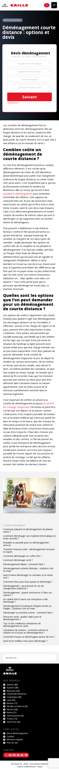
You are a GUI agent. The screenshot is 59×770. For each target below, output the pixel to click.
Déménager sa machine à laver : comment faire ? (28, 612)
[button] (54, 5)
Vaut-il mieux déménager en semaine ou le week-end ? (28, 576)
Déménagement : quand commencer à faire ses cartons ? (27, 594)
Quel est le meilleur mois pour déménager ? (25, 640)
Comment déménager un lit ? (18, 560)
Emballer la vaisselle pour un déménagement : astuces (26, 544)
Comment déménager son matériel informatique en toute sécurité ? (29, 537)
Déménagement (12, 20)
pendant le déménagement (18, 193)
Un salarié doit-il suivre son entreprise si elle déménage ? (25, 600)
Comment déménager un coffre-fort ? (22, 555)
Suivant (29, 96)
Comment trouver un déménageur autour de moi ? (29, 636)
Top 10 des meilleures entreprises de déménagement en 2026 (22, 624)
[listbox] (29, 87)
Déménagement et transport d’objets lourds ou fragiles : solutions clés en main (27, 607)
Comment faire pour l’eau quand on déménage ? (27, 581)
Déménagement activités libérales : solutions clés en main (28, 569)
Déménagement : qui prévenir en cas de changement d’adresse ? (23, 587)
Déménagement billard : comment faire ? (24, 564)
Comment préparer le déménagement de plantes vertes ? (28, 530)
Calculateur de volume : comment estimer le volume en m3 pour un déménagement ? (25, 631)
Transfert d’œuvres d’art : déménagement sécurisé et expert (28, 550)
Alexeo (40, 767)
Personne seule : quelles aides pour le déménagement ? (22, 618)
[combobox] (29, 63)
